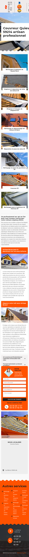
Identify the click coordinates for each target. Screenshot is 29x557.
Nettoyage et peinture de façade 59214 (24, 510)
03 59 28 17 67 (10, 4)
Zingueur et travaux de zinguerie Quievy (15, 495)
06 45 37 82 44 (10, 10)
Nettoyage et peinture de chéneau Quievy (6, 496)
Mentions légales (21, 553)
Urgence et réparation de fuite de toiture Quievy (6, 509)
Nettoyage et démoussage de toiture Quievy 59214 (15, 508)
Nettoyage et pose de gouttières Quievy (24, 499)
